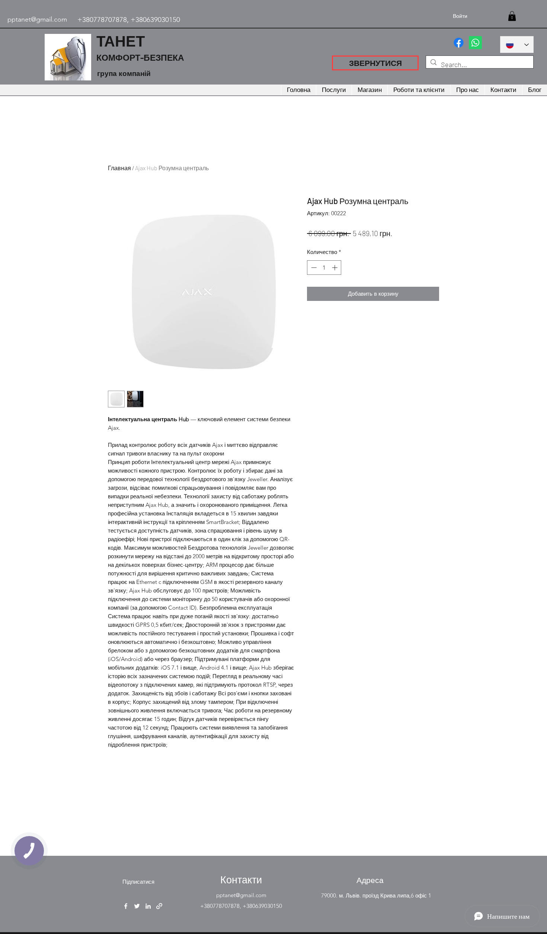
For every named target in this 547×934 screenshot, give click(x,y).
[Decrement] (313, 267)
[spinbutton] (324, 267)
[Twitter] (137, 906)
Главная (119, 167)
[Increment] (335, 267)
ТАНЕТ (120, 41)
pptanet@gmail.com (37, 19)
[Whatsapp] (475, 42)
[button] (512, 16)
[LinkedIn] (148, 906)
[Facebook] (458, 42)
